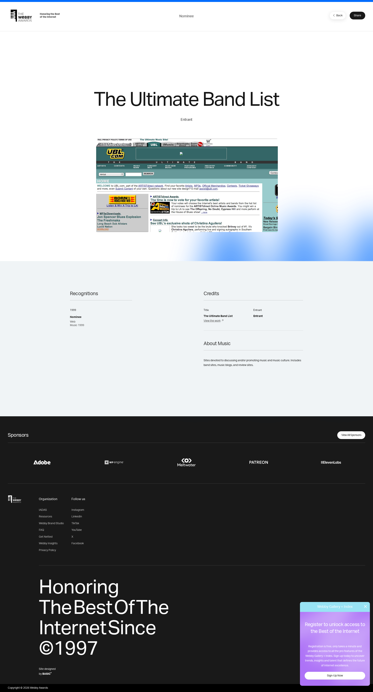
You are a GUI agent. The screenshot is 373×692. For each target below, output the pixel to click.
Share (357, 15)
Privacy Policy (47, 550)
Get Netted (45, 536)
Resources (45, 516)
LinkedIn (76, 516)
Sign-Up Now (335, 675)
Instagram (77, 510)
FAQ (41, 530)
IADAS (43, 510)
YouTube (76, 530)
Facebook (77, 543)
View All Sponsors (351, 435)
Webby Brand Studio (51, 523)
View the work (212, 320)
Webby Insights (48, 543)
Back (339, 15)
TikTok (75, 523)
